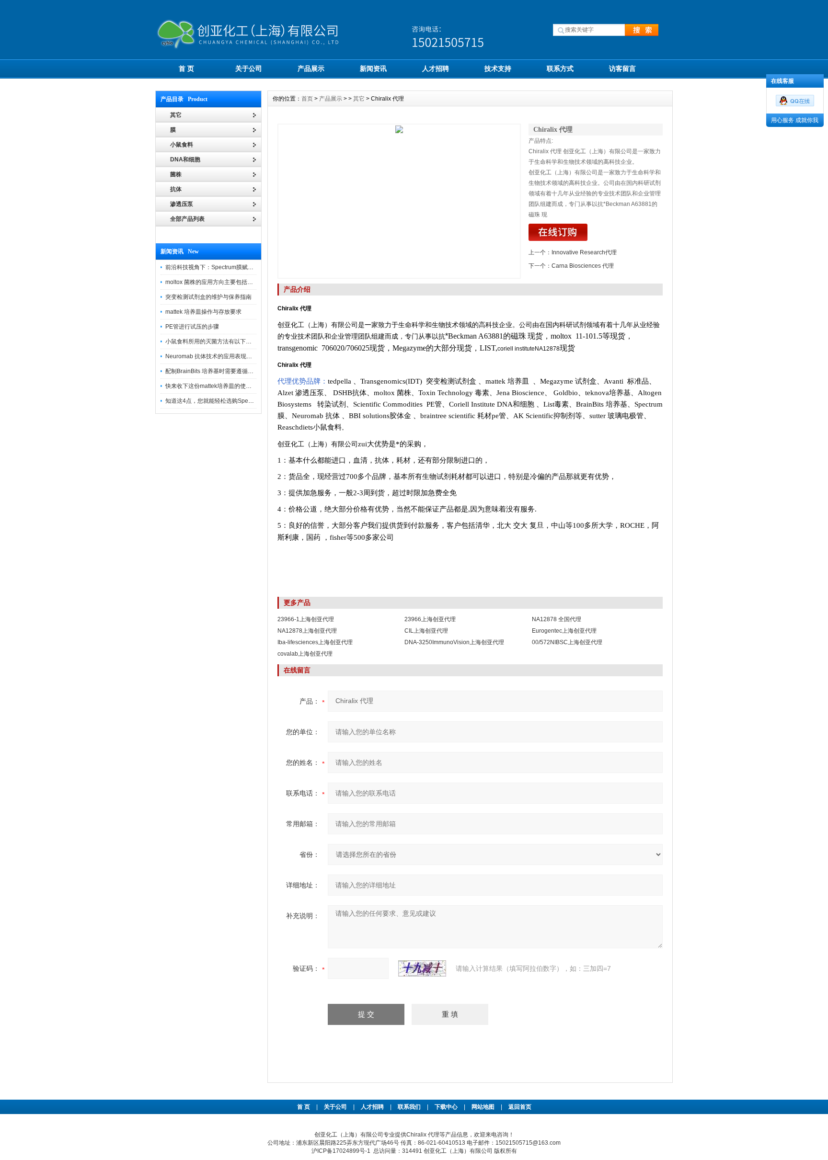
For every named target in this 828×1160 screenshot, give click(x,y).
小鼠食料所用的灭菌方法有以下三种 (211, 341)
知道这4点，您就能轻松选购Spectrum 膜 (217, 401)
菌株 (176, 174)
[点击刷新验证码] (422, 968)
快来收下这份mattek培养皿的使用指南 (214, 386)
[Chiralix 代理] (399, 201)
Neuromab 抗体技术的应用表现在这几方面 (220, 356)
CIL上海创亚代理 (426, 630)
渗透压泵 (181, 204)
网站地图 (483, 1106)
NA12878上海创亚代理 (307, 630)
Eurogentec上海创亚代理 (564, 630)
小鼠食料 (181, 144)
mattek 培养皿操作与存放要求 (203, 311)
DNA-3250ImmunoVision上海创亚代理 (454, 642)
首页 (307, 98)
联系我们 (409, 1106)
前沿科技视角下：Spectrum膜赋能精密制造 (220, 267)
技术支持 (497, 68)
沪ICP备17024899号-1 (340, 1151)
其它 (359, 98)
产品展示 (311, 68)
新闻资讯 (373, 68)
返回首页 (519, 1106)
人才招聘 (435, 68)
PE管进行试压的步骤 (192, 326)
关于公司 (248, 68)
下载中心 (446, 1106)
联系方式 (560, 68)
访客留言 (622, 68)
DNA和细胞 (185, 159)
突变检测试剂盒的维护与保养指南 (208, 297)
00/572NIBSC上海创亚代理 (567, 642)
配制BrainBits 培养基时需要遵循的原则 (215, 371)
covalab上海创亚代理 (305, 653)
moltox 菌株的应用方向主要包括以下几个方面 (223, 282)
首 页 (186, 68)
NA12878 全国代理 (556, 619)
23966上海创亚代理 (430, 619)
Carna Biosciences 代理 (583, 265)
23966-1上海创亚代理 (305, 619)
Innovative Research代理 (584, 252)
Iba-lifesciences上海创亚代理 (315, 642)
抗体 (176, 189)
